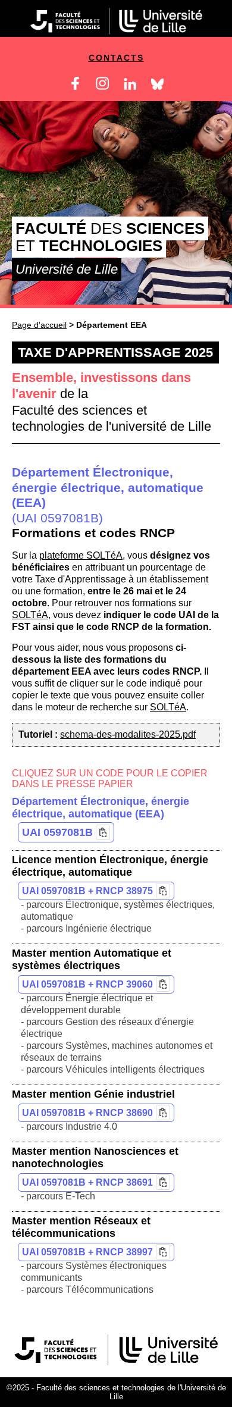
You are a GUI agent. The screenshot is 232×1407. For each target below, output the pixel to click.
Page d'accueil (39, 325)
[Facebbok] (75, 87)
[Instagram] (102, 87)
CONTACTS (116, 57)
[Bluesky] (157, 87)
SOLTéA (30, 615)
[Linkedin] (130, 87)
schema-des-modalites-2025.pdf (128, 734)
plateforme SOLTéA (81, 555)
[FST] (116, 1362)
